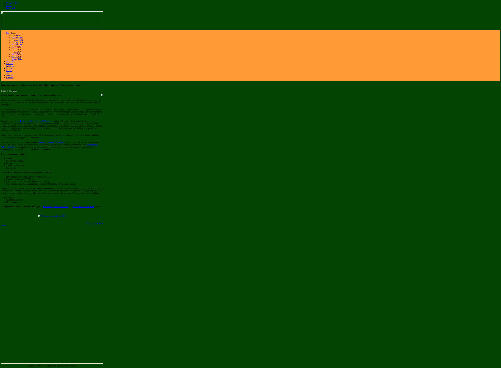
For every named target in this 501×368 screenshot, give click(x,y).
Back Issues (11, 33)
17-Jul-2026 (16, 52)
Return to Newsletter (94, 223)
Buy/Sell (9, 75)
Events (9, 68)
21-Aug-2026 (17, 40)
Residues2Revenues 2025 (83, 206)
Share (3, 225)
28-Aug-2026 (17, 38)
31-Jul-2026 (16, 47)
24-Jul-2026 (16, 49)
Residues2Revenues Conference (51, 142)
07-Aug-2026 (17, 45)
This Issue (15, 35)
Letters (9, 70)
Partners (9, 63)
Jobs (8, 73)
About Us (10, 61)
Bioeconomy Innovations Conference (35, 121)
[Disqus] (52, 259)
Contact (9, 78)
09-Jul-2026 (16, 54)
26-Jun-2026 (16, 59)
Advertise (10, 66)
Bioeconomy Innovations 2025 (55, 206)
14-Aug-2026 (17, 42)
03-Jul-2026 (16, 56)
